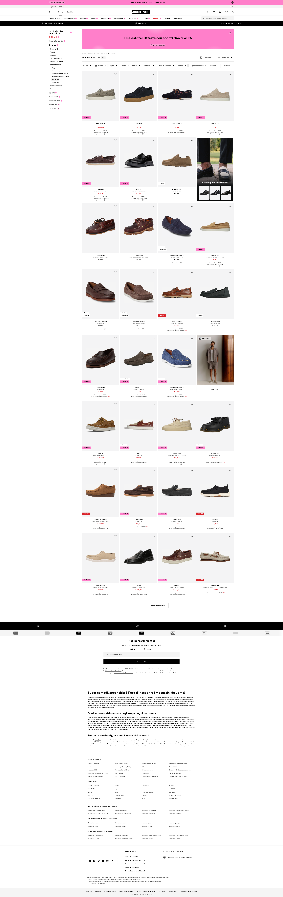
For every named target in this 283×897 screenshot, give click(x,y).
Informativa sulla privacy (113, 671)
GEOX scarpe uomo (121, 763)
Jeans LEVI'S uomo (175, 767)
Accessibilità (173, 891)
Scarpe (90, 54)
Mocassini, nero (120, 823)
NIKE (116, 792)
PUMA (117, 786)
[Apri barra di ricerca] (202, 18)
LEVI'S (90, 792)
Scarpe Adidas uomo (149, 763)
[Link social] (89, 861)
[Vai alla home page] (99, 852)
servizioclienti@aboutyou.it (123, 673)
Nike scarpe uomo (148, 770)
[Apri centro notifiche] (220, 12)
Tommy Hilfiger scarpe (95, 776)
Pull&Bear (118, 798)
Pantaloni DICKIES (175, 773)
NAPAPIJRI (91, 789)
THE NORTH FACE (94, 798)
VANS (143, 798)
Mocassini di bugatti (148, 814)
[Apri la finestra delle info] (232, 2)
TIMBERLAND (173, 798)
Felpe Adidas (119, 773)
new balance (146, 789)
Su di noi (89, 891)
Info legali (162, 891)
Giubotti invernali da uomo (178, 763)
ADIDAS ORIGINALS (94, 786)
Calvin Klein (145, 786)
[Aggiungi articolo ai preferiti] (115, 74)
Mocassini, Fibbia (174, 839)
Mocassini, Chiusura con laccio (178, 835)
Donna (51, 12)
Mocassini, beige (174, 823)
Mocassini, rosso (147, 826)
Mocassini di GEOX (175, 814)
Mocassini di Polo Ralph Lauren (179, 810)
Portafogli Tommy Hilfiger (123, 767)
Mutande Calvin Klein (122, 770)
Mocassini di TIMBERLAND (96, 810)
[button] (207, 57)
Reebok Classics (120, 795)
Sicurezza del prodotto (189, 891)
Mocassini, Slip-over (121, 835)
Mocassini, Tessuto (148, 839)
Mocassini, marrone (94, 823)
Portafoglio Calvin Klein (150, 776)
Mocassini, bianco (174, 826)
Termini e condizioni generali (145, 891)
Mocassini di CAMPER (149, 810)
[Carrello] (232, 12)
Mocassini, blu (146, 823)
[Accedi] (214, 12)
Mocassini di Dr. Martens (123, 814)
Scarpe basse (100, 54)
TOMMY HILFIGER (175, 795)
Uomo (60, 12)
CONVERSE (172, 792)
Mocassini (111, 54)
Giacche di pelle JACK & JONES (98, 773)
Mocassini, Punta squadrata (124, 839)
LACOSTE (172, 789)
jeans (183, 719)
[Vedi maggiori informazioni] (100, 134)
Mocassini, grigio (93, 826)
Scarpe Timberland (94, 763)
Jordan (171, 786)
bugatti (90, 795)
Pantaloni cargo (93, 767)
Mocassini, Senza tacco (95, 835)
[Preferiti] (226, 12)
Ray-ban (117, 789)
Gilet (143, 767)
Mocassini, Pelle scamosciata (151, 835)
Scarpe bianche (120, 776)
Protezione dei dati (126, 891)
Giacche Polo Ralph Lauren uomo (180, 770)
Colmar (144, 795)
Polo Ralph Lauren (148, 792)
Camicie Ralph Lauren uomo (178, 776)
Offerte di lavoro (110, 891)
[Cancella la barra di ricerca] (232, 18)
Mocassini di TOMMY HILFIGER (98, 814)
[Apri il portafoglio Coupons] (208, 12)
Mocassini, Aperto (94, 839)
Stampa (98, 891)
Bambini (70, 12)
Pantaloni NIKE (93, 770)
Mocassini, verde (120, 826)
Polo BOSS (145, 773)
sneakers (98, 740)
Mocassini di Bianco (121, 810)
